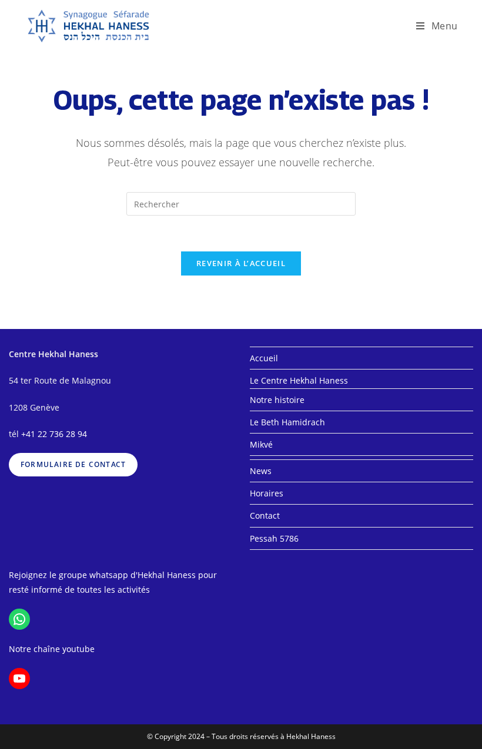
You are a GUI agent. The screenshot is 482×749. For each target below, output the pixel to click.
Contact (265, 515)
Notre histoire (277, 399)
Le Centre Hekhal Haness (299, 380)
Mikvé (261, 444)
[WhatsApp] (19, 619)
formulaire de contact (73, 464)
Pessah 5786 (274, 538)
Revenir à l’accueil (241, 263)
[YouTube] (19, 678)
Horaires (266, 493)
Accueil (264, 358)
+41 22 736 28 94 (54, 433)
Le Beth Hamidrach (287, 422)
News (261, 470)
